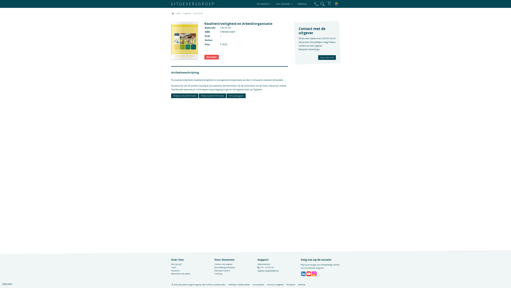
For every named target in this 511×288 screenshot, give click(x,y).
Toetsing (218, 273)
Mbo (179, 13)
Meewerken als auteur (180, 273)
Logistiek (187, 13)
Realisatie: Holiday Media (239, 284)
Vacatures (175, 270)
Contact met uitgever (223, 264)
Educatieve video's (222, 270)
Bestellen (212, 57)
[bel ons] (316, 4)
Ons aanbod (263, 3)
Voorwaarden (258, 284)
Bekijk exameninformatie (212, 95)
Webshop (302, 3)
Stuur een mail (327, 57)
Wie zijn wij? (176, 264)
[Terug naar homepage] (192, 4)
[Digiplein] (336, 4)
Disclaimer (290, 284)
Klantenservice (263, 264)
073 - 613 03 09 (267, 267)
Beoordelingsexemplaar (224, 267)
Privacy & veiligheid (275, 284)
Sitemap (301, 284)
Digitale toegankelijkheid (268, 270)
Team (173, 267)
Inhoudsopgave (236, 95)
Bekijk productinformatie (184, 95)
